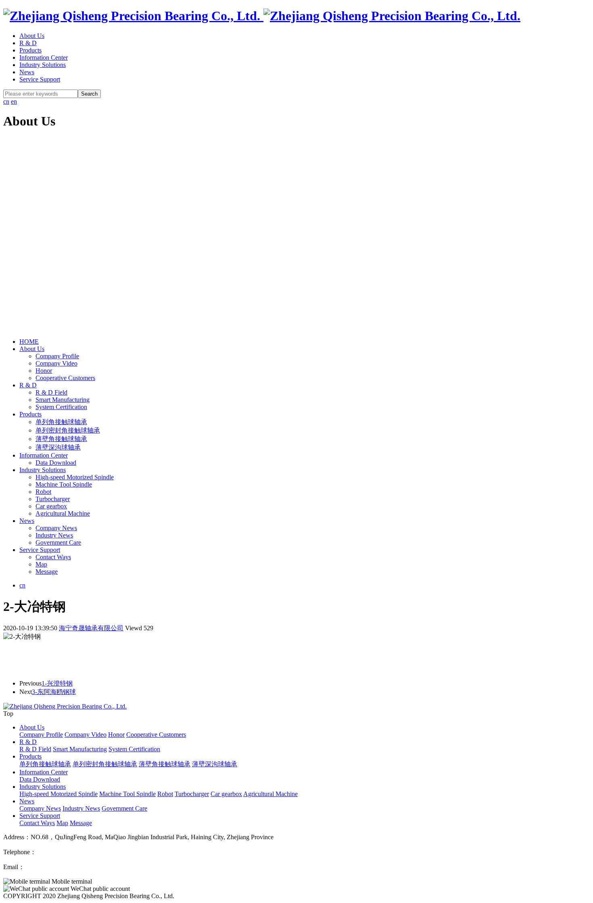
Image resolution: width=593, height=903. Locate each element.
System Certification (61, 406)
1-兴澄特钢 (57, 683)
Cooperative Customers (65, 377)
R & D (28, 43)
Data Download (55, 462)
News (26, 72)
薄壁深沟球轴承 (58, 447)
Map (41, 564)
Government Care (58, 542)
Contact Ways (53, 557)
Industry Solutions (42, 64)
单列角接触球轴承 (61, 421)
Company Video (56, 363)
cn (6, 101)
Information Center (43, 57)
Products (30, 50)
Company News (56, 528)
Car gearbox (51, 506)
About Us (31, 35)
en (14, 101)
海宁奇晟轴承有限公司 (91, 628)
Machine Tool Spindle (63, 484)
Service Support (39, 79)
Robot (43, 491)
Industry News (54, 535)
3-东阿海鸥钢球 (54, 691)
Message (46, 571)
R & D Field (51, 392)
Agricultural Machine (62, 513)
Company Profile (57, 356)
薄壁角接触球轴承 (61, 438)
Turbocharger (52, 498)
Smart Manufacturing (62, 399)
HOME (29, 341)
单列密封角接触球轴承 (67, 430)
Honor (43, 370)
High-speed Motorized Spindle (74, 477)
